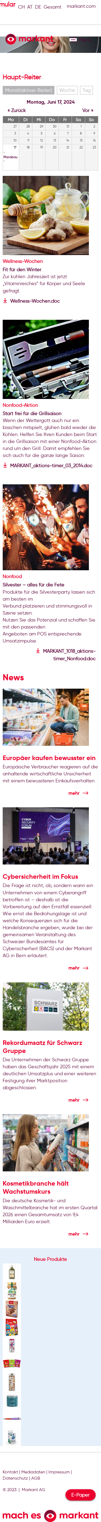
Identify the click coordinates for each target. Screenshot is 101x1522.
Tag (86, 90)
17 (15, 147)
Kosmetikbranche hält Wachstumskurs (36, 1187)
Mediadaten (33, 1471)
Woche (67, 90)
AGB (35, 1478)
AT (30, 7)
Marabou (11, 157)
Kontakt (10, 1471)
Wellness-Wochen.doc (35, 301)
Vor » (87, 110)
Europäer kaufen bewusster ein (49, 758)
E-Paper (80, 1495)
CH (21, 7)
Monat (28, 90)
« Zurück (17, 110)
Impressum (59, 1471)
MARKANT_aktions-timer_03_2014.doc (51, 465)
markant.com (81, 6)
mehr (73, 793)
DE (38, 7)
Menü (73, 39)
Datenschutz (15, 1478)
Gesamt (52, 7)
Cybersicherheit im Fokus (40, 877)
